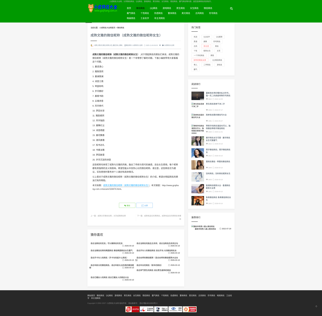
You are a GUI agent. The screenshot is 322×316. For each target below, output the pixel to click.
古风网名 (199, 13)
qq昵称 (219, 37)
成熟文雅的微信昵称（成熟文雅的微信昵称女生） (126, 185)
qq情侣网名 (217, 60)
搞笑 (205, 41)
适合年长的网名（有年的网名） (149, 265)
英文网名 (186, 13)
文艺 (218, 51)
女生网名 (194, 8)
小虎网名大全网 (105, 11)
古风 (195, 46)
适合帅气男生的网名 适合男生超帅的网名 (153, 270)
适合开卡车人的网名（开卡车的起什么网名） (109, 258)
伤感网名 (158, 13)
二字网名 (207, 65)
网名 (217, 46)
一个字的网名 (199, 55)
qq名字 (207, 37)
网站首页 (91, 295)
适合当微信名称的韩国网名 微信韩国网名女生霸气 (112, 250)
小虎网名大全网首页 (107, 28)
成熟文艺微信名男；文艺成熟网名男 (112, 216)
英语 (195, 41)
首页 (129, 8)
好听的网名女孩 (200, 60)
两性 (212, 55)
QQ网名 (153, 8)
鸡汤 (195, 37)
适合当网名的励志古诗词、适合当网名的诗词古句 (157, 243)
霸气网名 (131, 13)
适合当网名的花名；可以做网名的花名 (107, 243)
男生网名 (180, 8)
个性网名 (144, 13)
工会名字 (144, 18)
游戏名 (219, 65)
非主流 (206, 46)
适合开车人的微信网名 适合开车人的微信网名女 (156, 250)
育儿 (195, 65)
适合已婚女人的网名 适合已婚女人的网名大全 (110, 277)
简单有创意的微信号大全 (216, 115)
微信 (128, 206)
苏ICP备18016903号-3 (148, 303)
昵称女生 (207, 51)
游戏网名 (167, 8)
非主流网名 (159, 18)
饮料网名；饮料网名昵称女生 (218, 173)
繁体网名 (172, 13)
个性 (195, 51)
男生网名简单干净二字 (215, 104)
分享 (146, 206)
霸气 (195, 69)
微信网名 (140, 8)
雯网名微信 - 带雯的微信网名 (218, 161)
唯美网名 (131, 18)
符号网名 (213, 13)
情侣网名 (208, 8)
